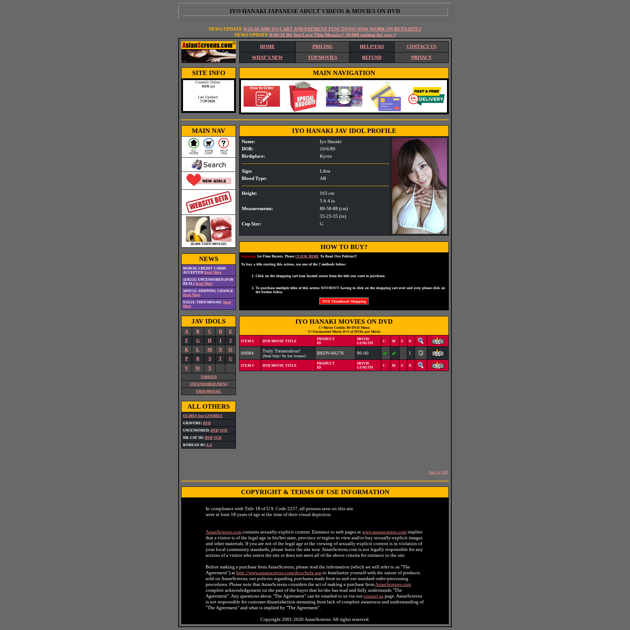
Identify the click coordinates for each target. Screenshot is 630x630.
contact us (373, 596)
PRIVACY (421, 57)
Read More (212, 272)
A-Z (209, 445)
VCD (223, 430)
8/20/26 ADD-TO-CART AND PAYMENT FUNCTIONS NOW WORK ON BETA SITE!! (332, 29)
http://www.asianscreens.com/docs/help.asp (279, 572)
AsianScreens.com (223, 532)
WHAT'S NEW (267, 57)
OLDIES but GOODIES (202, 416)
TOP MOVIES (322, 57)
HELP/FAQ (372, 46)
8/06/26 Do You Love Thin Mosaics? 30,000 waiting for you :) (332, 35)
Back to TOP (438, 472)
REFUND (371, 57)
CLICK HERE (307, 256)
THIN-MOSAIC (208, 391)
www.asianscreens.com (384, 532)
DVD (207, 423)
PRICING (322, 46)
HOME (267, 46)
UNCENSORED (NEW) (209, 384)
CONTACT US (421, 46)
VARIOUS (209, 377)
